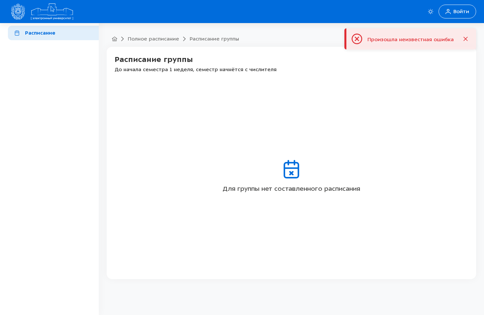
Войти (461, 11)
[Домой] (52, 11)
